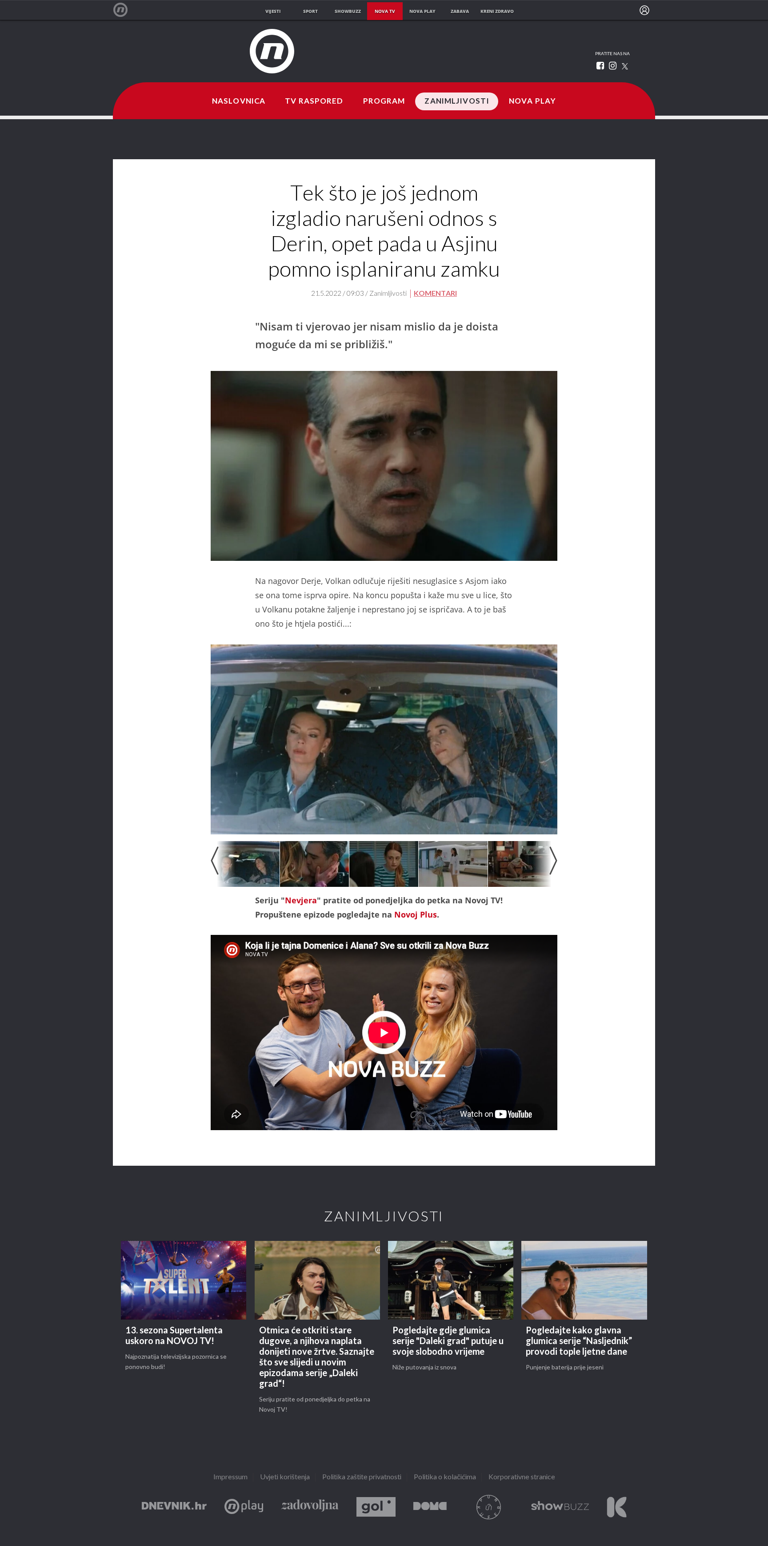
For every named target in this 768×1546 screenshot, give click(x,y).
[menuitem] (644, 10)
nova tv (385, 11)
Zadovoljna (310, 1507)
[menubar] (644, 10)
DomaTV (430, 1507)
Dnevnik (174, 1507)
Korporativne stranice (521, 1477)
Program (384, 101)
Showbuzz (560, 1507)
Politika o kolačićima (445, 1477)
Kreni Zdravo (617, 1507)
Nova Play (532, 101)
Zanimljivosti (456, 101)
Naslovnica (238, 101)
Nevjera (301, 900)
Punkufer (488, 1507)
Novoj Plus (415, 914)
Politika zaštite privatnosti (361, 1477)
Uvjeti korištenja (285, 1477)
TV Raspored (314, 101)
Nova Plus (243, 1507)
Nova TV (125, 10)
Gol (376, 1507)
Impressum (230, 1477)
